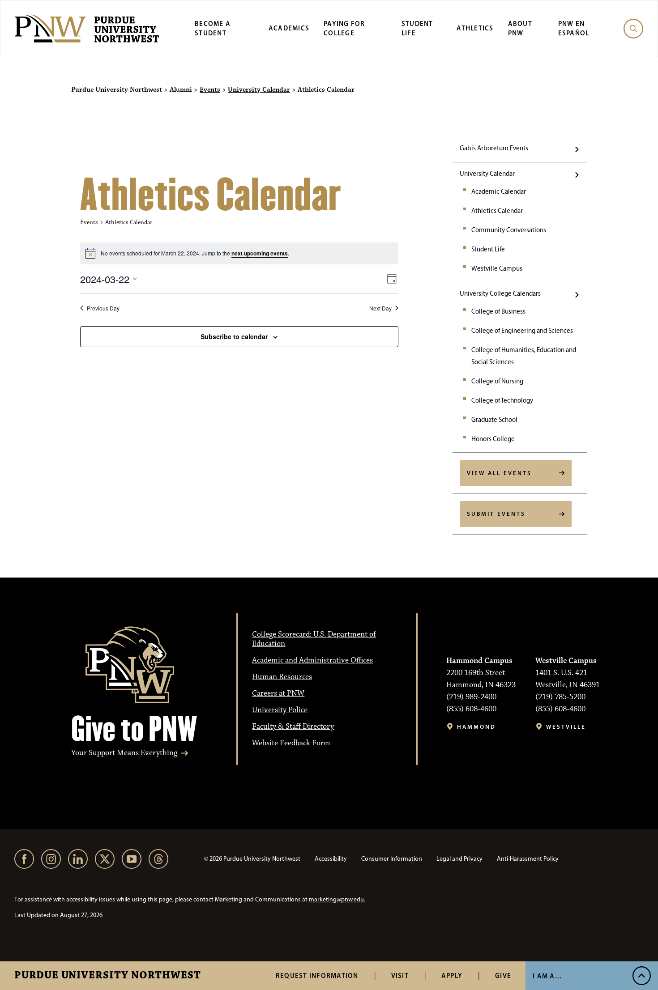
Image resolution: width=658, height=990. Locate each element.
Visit (400, 975)
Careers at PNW (278, 693)
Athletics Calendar (497, 211)
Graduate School (494, 420)
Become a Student (213, 28)
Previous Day (103, 308)
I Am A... (547, 976)
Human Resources (282, 677)
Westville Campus (496, 268)
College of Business (498, 311)
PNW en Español (574, 28)
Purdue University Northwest (107, 975)
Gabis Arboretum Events (494, 148)
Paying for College (344, 28)
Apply (451, 975)
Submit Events (496, 513)
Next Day (380, 308)
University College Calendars (500, 293)
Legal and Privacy (459, 859)
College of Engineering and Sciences (522, 331)
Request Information (317, 975)
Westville (566, 726)
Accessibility (331, 859)
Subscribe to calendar (234, 336)
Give (503, 975)
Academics (289, 28)
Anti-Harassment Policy (528, 859)
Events (210, 90)
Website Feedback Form (291, 743)
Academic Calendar (498, 191)
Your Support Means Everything (124, 753)
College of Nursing (497, 381)
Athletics (475, 28)
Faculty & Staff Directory (293, 726)
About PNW (520, 28)
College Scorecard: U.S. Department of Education (314, 639)
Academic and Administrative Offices (312, 660)
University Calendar (259, 90)
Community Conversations (508, 230)
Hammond (476, 726)
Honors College (493, 439)
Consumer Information (391, 859)
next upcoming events (259, 253)
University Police (280, 710)
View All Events (499, 472)
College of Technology (502, 400)
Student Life (417, 28)
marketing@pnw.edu (336, 899)
